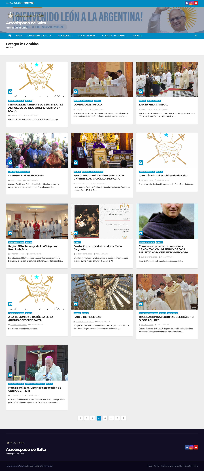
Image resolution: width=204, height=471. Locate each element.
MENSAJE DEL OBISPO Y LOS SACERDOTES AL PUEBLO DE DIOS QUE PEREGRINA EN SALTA (35, 107)
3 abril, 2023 (16, 180)
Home (150, 466)
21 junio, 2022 (17, 395)
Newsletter (187, 466)
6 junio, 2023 (16, 115)
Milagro (85, 313)
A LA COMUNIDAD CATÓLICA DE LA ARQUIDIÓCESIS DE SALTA (30, 318)
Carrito (156, 466)
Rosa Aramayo (32, 115)
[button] (196, 36)
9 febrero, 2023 (18, 254)
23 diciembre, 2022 (84, 254)
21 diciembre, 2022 (149, 257)
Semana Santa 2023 (153, 100)
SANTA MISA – (99, 177)
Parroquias (64, 36)
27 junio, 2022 (147, 325)
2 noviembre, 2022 (19, 325)
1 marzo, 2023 (147, 180)
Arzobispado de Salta (26, 22)
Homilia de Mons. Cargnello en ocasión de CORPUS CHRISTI (34, 389)
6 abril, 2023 (146, 109)
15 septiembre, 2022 (85, 322)
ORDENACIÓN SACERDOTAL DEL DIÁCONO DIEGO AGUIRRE (166, 318)
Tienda (195, 466)
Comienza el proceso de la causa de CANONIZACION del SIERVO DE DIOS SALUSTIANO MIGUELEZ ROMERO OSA (163, 249)
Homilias (29, 100)
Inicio (19, 36)
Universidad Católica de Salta (92, 171)
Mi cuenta (178, 466)
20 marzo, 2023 (82, 183)
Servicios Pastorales (114, 36)
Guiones (136, 36)
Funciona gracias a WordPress (16, 466)
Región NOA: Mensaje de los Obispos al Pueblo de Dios (32, 248)
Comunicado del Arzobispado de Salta (163, 175)
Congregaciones (87, 36)
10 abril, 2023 (82, 109)
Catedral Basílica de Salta (83, 100)
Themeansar (48, 466)
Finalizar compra (166, 466)
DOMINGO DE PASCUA (88, 104)
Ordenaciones (173, 313)
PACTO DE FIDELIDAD (87, 317)
